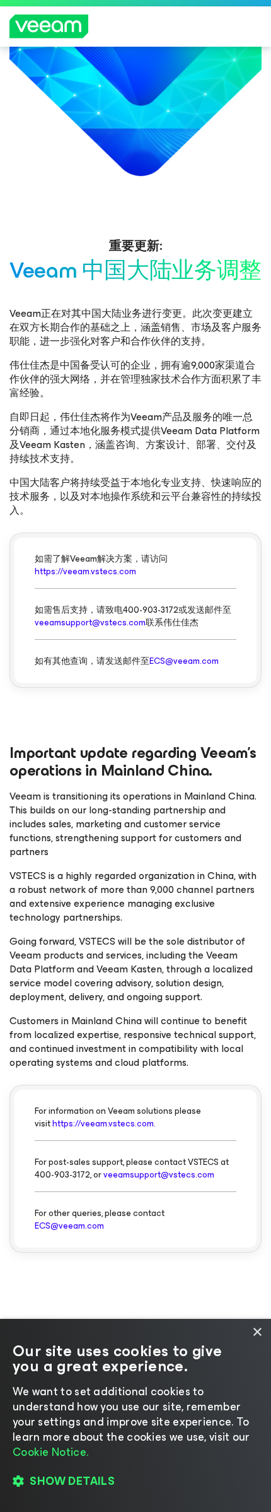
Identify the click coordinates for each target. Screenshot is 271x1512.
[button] (135, 1481)
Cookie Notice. (50, 1452)
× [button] (257, 1332)
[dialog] (135, 1415)
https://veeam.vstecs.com (85, 571)
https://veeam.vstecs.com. (104, 1123)
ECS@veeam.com (184, 661)
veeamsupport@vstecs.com (90, 622)
